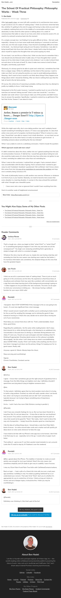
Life (18, 19)
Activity (16, 580)
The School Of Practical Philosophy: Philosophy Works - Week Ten (24, 210)
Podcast (23, 580)
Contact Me (48, 580)
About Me (38, 580)
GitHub (22, 573)
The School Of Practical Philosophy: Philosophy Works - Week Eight (24, 215)
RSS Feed (40, 582)
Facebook (37, 573)
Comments (24, 19)
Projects (30, 580)
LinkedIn (29, 573)
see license (49, 527)
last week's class (11, 22)
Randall (11, 297)
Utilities (25, 582)
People (18, 582)
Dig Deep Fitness (28, 589)
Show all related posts (53, 222)
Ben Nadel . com (7, 2)
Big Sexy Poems (14, 589)
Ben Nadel (7, 16)
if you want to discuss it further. (30, 515)
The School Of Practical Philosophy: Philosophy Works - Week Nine (24, 213)
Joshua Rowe (13, 236)
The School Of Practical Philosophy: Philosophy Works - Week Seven (24, 217)
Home (9, 580)
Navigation (55, 2)
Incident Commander (43, 589)
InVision (32, 582)
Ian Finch (12, 269)
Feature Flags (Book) (30, 591)
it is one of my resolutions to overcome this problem (33, 169)
